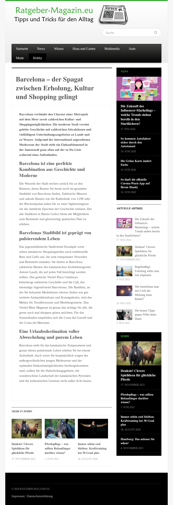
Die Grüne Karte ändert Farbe (136, 163)
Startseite (22, 48)
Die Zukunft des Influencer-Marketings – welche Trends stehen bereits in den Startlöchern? (138, 115)
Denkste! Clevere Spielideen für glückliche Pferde (23, 448)
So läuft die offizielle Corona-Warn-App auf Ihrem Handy (135, 183)
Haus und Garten (84, 48)
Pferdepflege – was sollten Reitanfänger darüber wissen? (57, 448)
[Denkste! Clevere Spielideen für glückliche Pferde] (27, 430)
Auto (132, 48)
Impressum (18, 496)
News (41, 48)
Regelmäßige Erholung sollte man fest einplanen (147, 271)
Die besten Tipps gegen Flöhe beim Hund (145, 314)
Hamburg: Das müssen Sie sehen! (137, 441)
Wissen (59, 48)
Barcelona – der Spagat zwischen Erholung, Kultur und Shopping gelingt (55, 87)
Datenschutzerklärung (40, 496)
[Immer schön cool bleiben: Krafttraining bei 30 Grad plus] (93, 430)
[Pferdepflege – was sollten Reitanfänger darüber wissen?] (60, 430)
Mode (20, 58)
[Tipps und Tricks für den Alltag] (75, 13)
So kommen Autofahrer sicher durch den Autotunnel (136, 142)
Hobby (37, 58)
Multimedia (112, 48)
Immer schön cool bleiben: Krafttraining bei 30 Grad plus (92, 448)
